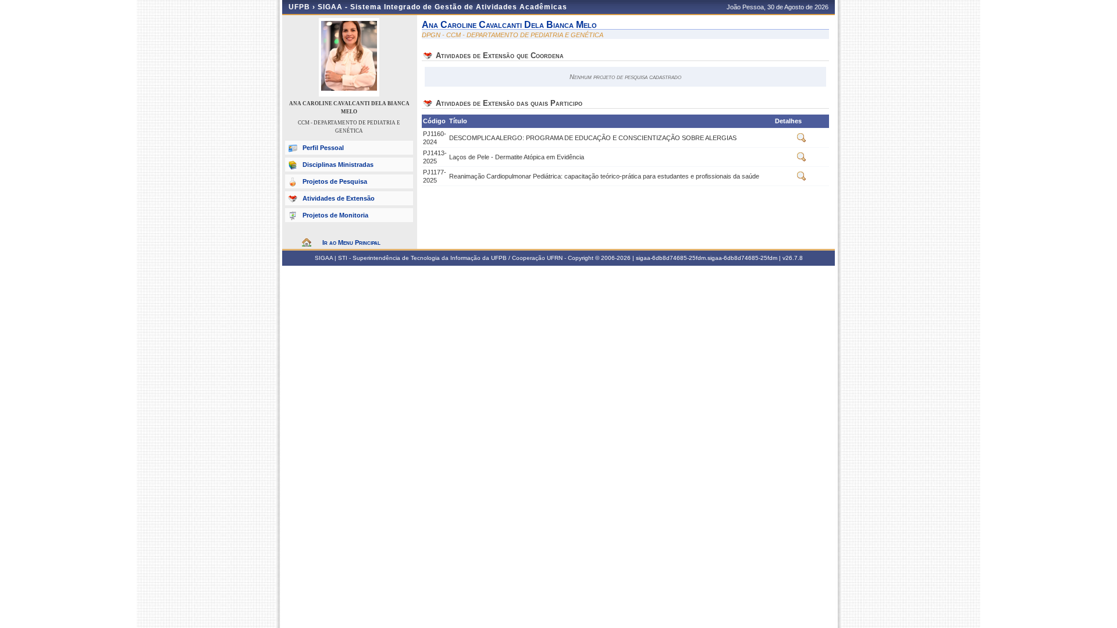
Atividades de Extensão (339, 198)
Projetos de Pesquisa (335, 181)
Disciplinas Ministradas (338, 164)
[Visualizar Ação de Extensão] (801, 140)
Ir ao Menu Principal (351, 242)
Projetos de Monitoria (335, 215)
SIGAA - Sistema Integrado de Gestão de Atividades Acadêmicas (442, 7)
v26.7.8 (792, 258)
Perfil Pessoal (323, 147)
